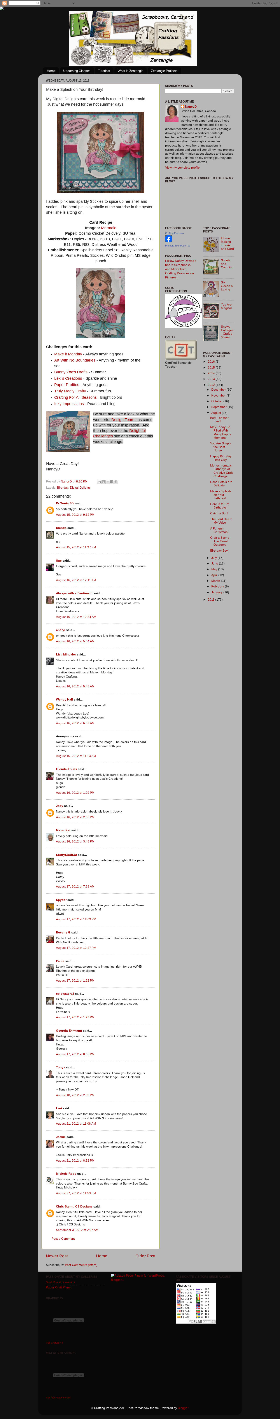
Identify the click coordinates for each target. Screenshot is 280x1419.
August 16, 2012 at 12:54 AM (76, 617)
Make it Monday (68, 354)
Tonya (60, 1067)
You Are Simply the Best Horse (220, 447)
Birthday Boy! (219, 550)
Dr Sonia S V (65, 503)
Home (51, 71)
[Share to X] (107, 482)
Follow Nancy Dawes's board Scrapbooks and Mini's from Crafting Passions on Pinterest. (180, 269)
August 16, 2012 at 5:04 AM (75, 641)
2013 (212, 379)
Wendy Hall (64, 699)
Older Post (145, 1256)
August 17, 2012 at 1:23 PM (75, 1017)
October (217, 401)
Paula (60, 961)
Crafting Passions (174, 233)
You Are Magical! (227, 306)
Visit (54, 1342)
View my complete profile (182, 167)
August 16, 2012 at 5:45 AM (75, 686)
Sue (59, 560)
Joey (59, 805)
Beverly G (63, 932)
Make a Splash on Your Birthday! (220, 495)
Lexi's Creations (68, 378)
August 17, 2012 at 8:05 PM (75, 1054)
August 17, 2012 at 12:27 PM (76, 947)
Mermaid (108, 228)
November (219, 395)
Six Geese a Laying (227, 286)
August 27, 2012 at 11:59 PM (76, 1193)
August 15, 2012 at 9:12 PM (75, 514)
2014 (212, 373)
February (218, 586)
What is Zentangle (130, 71)
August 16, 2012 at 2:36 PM (75, 817)
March (216, 580)
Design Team (122, 420)
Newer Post (57, 1256)
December (219, 389)
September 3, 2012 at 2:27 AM (77, 1230)
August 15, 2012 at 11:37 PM (76, 547)
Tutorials (104, 71)
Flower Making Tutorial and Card (227, 244)
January (217, 592)
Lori (59, 1108)
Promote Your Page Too (177, 245)
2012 (212, 384)
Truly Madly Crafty (70, 391)
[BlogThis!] (103, 482)
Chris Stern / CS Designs (74, 1206)
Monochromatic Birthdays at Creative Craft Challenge (221, 471)
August (216, 412)
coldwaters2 (65, 993)
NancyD (191, 106)
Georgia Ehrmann (69, 1030)
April (214, 575)
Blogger (183, 1408)
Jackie (61, 1137)
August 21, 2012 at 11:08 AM (76, 1123)
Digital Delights (80, 487)
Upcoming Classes (77, 71)
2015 (212, 367)
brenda (61, 528)
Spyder (61, 900)
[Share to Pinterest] (116, 482)
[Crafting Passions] (168, 241)
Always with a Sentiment (74, 593)
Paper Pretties (66, 385)
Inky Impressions (69, 404)
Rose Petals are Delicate (221, 483)
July (214, 557)
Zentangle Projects (164, 71)
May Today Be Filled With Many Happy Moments (220, 432)
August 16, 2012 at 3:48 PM (75, 841)
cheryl (60, 630)
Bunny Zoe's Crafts (71, 372)
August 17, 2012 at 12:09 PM (76, 919)
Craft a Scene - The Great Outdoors (220, 541)
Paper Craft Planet (59, 1287)
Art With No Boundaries (74, 360)
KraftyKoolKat (66, 854)
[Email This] (99, 482)
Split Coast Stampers (60, 1282)
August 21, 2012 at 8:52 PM (75, 1160)
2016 (212, 361)
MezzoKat (63, 830)
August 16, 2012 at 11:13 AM (76, 756)
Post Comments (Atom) (81, 1265)
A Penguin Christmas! (219, 530)
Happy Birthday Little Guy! (220, 458)
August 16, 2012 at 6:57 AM (75, 723)
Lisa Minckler (66, 654)
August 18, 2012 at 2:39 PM (75, 1095)
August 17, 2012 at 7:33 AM (75, 886)
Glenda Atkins (66, 769)
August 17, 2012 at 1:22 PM (75, 980)
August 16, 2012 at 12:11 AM (76, 580)
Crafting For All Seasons (75, 397)
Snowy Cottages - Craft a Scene (227, 332)
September (219, 407)
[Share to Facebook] (112, 482)
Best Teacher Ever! (219, 419)
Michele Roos (66, 1173)
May (214, 569)
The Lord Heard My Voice (221, 520)
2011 (211, 599)
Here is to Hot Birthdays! (219, 505)
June (215, 563)
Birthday (62, 487)
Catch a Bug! (219, 513)
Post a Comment (63, 1238)
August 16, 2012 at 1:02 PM (75, 792)
